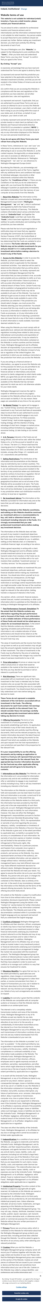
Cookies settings (21, 1287)
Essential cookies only (21, 1293)
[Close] (40, 1276)
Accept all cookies (21, 1299)
